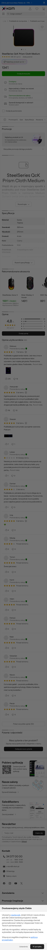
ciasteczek (15, 915)
